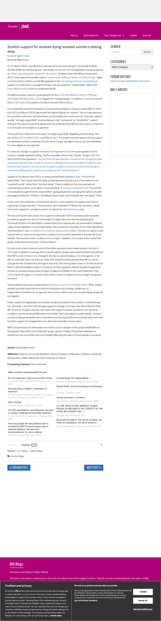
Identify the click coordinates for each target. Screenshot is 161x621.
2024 (55, 137)
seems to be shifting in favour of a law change (71, 77)
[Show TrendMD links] (101, 444)
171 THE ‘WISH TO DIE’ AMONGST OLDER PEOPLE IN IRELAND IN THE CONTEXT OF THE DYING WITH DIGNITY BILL (79, 409)
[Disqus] (55, 512)
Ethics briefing (14, 402)
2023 (36, 137)
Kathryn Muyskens (140, 81)
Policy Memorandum (18, 88)
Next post (92, 467)
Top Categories (113, 35)
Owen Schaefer (118, 81)
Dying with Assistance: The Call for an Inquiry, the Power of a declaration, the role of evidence (79, 421)
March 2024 (14, 102)
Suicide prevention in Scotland (70, 397)
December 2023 (32, 98)
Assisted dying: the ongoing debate (72, 378)
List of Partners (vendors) (85, 600)
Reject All (143, 600)
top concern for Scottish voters (72, 284)
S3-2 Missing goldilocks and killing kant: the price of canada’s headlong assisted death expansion (30, 411)
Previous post (20, 467)
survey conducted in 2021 (76, 188)
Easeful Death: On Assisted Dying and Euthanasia (79, 386)
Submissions (90, 35)
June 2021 (80, 95)
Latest (133, 35)
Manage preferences (142, 609)
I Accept (143, 592)
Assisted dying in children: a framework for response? (27, 390)
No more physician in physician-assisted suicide (30, 378)
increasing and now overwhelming (79, 81)
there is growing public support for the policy (33, 73)
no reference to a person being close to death (53, 230)
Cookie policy (56, 616)
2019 (22, 137)
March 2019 (61, 95)
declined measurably (73, 209)
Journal (147, 35)
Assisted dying (17, 456)
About (74, 35)
